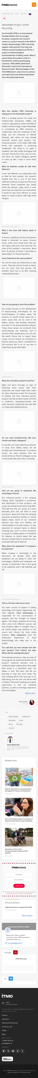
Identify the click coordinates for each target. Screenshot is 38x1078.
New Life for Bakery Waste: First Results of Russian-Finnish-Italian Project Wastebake (19, 820)
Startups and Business (10, 1023)
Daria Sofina (23, 702)
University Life (7, 1027)
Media (4, 1031)
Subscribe (19, 886)
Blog (3, 1034)
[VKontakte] (4, 18)
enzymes (11, 728)
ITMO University (21, 959)
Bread (21, 720)
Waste (11, 724)
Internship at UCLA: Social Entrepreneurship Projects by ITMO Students (16, 851)
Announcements (12, 902)
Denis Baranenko (13, 745)
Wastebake (12, 720)
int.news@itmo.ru (15, 943)
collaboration (26, 716)
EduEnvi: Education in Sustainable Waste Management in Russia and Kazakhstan (18, 790)
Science (4, 1015)
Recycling (19, 724)
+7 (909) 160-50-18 (7, 1041)
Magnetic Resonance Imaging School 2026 (18, 907)
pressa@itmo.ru (7, 1043)
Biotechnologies (13, 716)
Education (5, 1019)
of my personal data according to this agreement (19, 893)
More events (27, 915)
